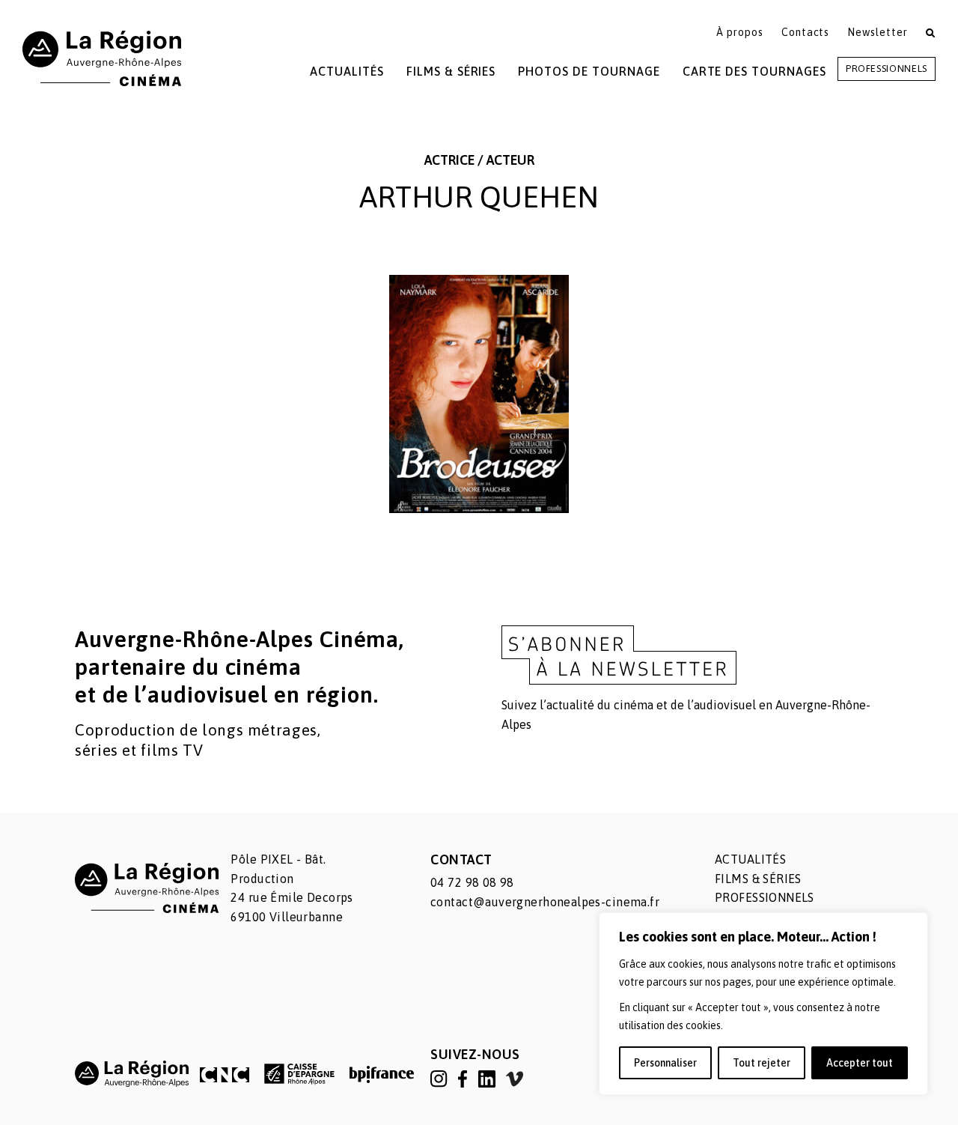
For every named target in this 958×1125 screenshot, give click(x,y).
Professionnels (886, 68)
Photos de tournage (588, 71)
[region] (763, 1003)
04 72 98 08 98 (472, 882)
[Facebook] (464, 1077)
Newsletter (877, 32)
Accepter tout (859, 1063)
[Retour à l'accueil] (102, 57)
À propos (739, 32)
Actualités (347, 71)
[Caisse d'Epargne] (299, 1074)
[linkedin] (488, 1077)
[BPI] (382, 1074)
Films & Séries (450, 71)
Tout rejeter (761, 1063)
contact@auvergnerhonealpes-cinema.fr (544, 902)
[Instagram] (440, 1077)
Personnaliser (665, 1063)
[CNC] (224, 1074)
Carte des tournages (754, 71)
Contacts (805, 32)
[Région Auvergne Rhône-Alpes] (132, 1074)
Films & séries (758, 878)
